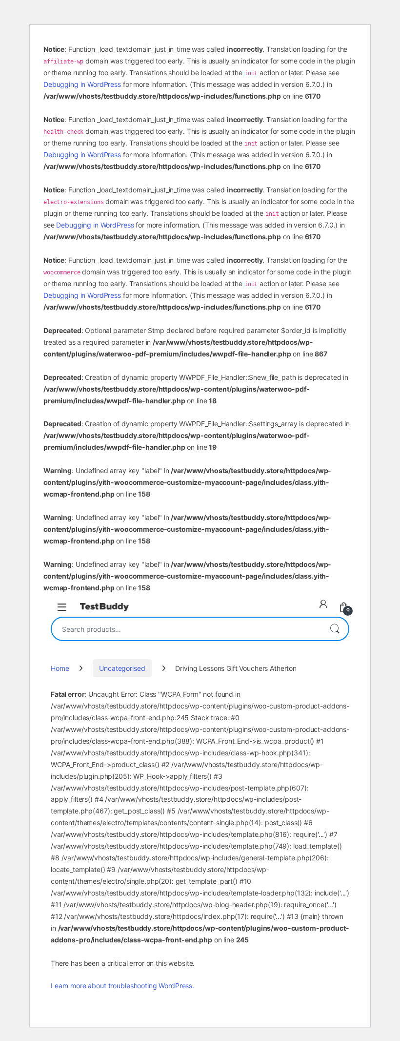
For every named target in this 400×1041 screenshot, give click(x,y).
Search (334, 629)
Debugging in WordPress (82, 84)
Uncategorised (122, 668)
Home (60, 668)
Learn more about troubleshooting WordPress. (122, 985)
